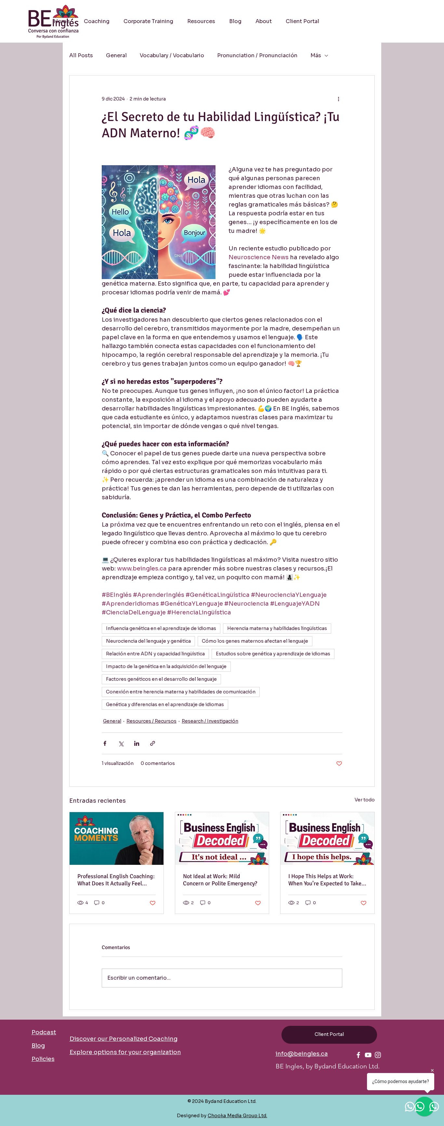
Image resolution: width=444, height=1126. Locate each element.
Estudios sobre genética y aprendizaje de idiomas (273, 654)
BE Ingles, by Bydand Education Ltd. (328, 1066)
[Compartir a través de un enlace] (153, 743)
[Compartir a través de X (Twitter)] (121, 743)
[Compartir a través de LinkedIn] (137, 743)
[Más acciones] (338, 99)
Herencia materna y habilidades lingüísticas (277, 628)
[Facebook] (358, 1055)
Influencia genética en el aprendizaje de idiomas (161, 628)
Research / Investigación (210, 721)
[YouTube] (368, 1055)
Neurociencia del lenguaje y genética (148, 641)
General (116, 55)
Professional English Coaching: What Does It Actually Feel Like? (116, 880)
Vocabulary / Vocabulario (172, 55)
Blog (38, 1045)
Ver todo (365, 800)
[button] (201, 21)
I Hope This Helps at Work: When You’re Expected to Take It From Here (327, 880)
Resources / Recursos (151, 721)
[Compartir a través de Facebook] (105, 743)
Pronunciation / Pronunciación (257, 55)
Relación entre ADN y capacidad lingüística (155, 654)
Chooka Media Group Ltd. (237, 1116)
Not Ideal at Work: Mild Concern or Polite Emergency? (220, 880)
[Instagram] (378, 1055)
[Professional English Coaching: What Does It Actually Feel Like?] (116, 838)
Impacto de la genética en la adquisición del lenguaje (166, 666)
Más (315, 55)
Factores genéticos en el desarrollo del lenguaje (161, 679)
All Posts (81, 55)
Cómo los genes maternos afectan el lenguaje (255, 641)
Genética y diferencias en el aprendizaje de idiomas (165, 704)
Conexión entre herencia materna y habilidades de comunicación (180, 692)
